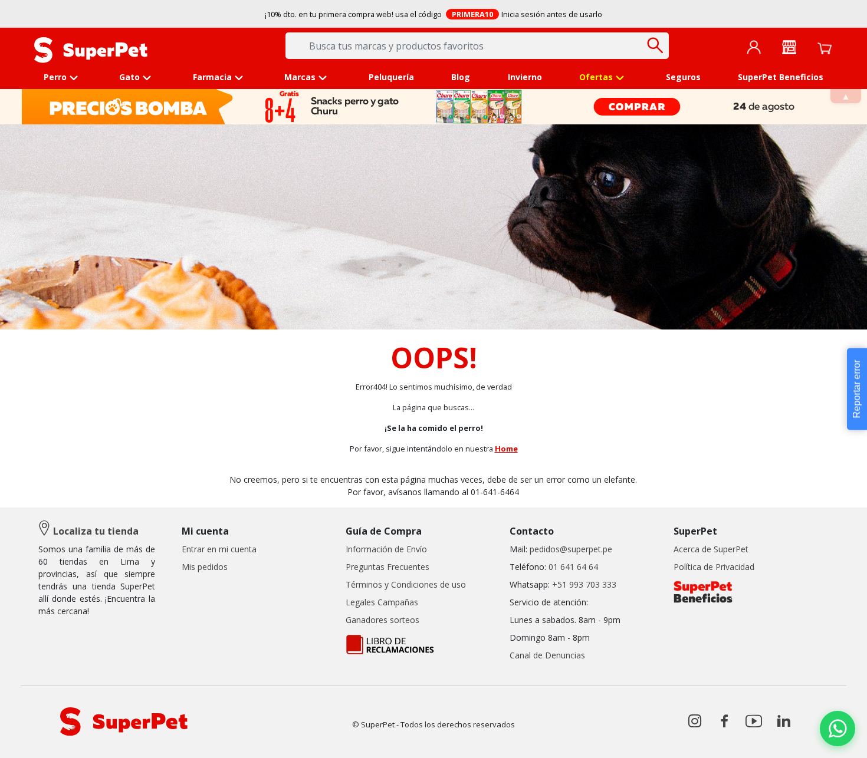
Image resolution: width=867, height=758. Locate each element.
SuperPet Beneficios (780, 77)
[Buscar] (655, 45)
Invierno (525, 77)
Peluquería (391, 77)
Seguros (683, 77)
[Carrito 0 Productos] (824, 47)
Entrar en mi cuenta (219, 549)
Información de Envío (386, 549)
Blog (460, 77)
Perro (55, 77)
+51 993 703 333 (584, 584)
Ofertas (596, 77)
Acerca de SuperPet (711, 549)
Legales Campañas (382, 602)
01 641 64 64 (573, 566)
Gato (129, 77)
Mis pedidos (205, 566)
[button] (837, 728)
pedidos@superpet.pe (571, 549)
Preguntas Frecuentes (387, 566)
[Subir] (34, 739)
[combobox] (477, 45)
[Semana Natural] (435, 106)
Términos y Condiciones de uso (406, 584)
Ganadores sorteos (382, 619)
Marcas (300, 77)
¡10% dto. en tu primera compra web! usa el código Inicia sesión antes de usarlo (434, 14)
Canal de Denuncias (547, 655)
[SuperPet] (90, 48)
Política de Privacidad (714, 566)
